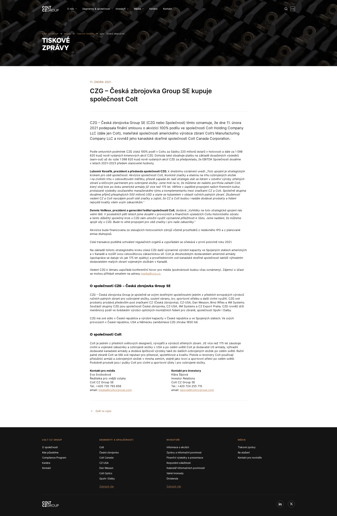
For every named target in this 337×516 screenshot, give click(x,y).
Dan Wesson (106, 467)
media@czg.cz (150, 273)
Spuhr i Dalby (107, 478)
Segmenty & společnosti (96, 8)
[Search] (286, 8)
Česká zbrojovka (109, 452)
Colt (101, 447)
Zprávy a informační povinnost (184, 452)
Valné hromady (175, 473)
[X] (291, 504)
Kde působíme (50, 452)
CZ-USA (103, 462)
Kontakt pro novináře (250, 457)
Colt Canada (106, 457)
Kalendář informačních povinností (186, 467)
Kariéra (153, 8)
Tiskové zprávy (247, 447)
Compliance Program (54, 457)
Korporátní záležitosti (179, 462)
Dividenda (172, 478)
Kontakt (167, 8)
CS (292, 8)
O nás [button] (70, 8)
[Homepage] (50, 504)
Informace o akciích (178, 447)
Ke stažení (244, 452)
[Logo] (50, 9)
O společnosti (50, 447)
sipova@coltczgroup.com (197, 390)
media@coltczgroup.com (115, 390)
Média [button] (137, 8)
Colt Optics (105, 473)
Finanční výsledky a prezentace (185, 457)
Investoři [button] (120, 8)
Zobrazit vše (106, 486)
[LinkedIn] (280, 504)
